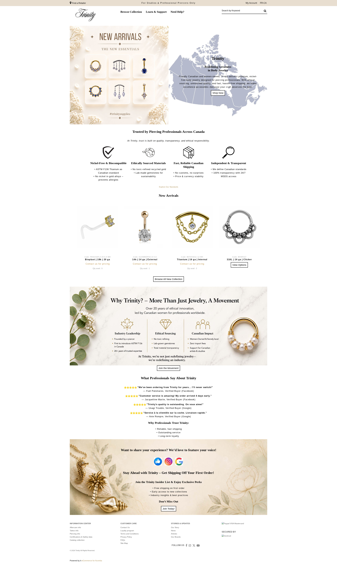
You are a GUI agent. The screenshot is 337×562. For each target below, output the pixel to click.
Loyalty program (127, 531)
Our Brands (176, 537)
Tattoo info (74, 531)
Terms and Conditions (129, 534)
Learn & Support (156, 11)
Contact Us (125, 527)
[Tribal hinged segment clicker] (239, 227)
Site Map (124, 543)
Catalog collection (77, 540)
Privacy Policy (126, 537)
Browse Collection (131, 11)
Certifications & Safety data (81, 537)
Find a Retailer (78, 3)
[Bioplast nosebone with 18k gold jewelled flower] (97, 227)
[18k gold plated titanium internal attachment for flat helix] (192, 227)
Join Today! (169, 508)
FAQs (122, 540)
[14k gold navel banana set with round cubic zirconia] (144, 227)
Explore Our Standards (168, 187)
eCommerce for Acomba (92, 561)
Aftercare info (75, 527)
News (173, 531)
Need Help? (177, 11)
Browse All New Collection (168, 279)
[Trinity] (85, 15)
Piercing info (75, 534)
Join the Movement (168, 368)
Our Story (175, 527)
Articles (174, 534)
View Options (239, 265)
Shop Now (217, 93)
